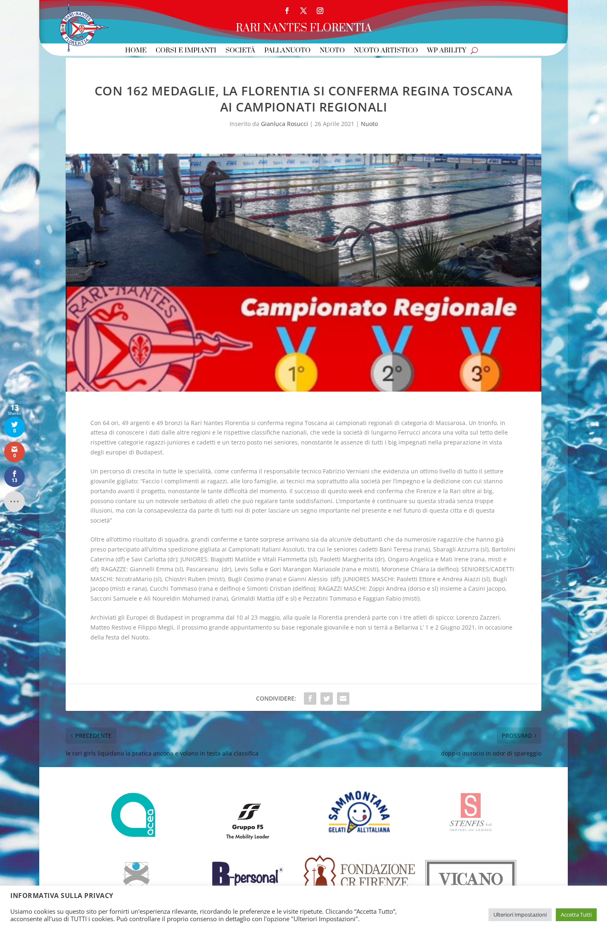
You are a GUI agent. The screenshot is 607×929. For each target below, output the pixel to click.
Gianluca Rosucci (284, 124)
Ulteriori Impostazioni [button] (520, 914)
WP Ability (446, 51)
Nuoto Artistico (386, 51)
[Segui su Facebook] (287, 10)
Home (136, 51)
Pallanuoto (287, 51)
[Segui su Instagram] (320, 10)
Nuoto (332, 51)
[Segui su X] (303, 10)
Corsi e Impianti (186, 51)
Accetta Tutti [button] (576, 914)
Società (240, 51)
